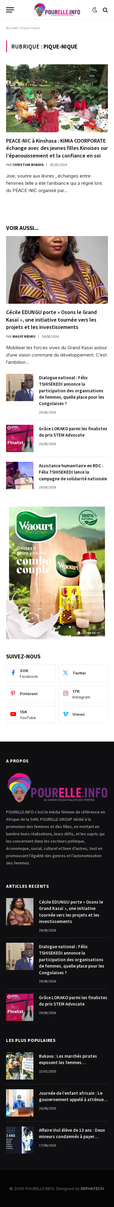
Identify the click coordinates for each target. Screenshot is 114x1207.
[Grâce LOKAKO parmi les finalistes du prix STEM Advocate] (19, 438)
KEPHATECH (92, 1188)
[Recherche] (105, 10)
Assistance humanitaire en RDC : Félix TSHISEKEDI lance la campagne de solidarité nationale (73, 472)
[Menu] (10, 10)
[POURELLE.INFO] (57, 10)
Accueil (12, 27)
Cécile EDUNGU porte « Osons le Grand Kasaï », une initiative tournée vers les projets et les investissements (51, 319)
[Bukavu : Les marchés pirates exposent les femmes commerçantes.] (19, 1066)
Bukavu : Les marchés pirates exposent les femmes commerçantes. (68, 1062)
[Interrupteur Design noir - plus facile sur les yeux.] (95, 10)
